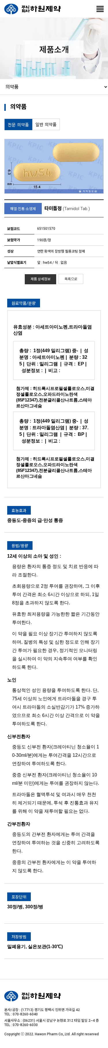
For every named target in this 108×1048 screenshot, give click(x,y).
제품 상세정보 (40, 279)
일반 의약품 (46, 124)
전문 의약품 (18, 125)
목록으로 (71, 279)
